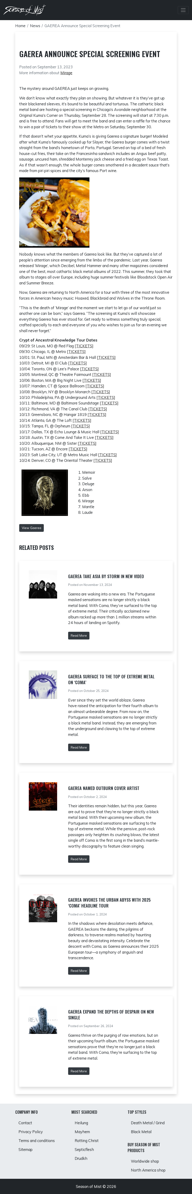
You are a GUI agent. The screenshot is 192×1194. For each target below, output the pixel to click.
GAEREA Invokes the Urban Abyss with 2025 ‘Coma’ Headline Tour (109, 903)
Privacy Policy (30, 1131)
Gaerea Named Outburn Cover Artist (103, 788)
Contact (25, 1123)
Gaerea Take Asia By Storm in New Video (106, 576)
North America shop (148, 1170)
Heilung (81, 1123)
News (35, 25)
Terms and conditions (36, 1140)
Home (20, 25)
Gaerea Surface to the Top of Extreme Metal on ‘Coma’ (111, 679)
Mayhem (82, 1131)
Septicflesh (84, 1149)
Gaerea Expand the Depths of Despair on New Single (111, 1015)
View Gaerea (31, 528)
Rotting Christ (87, 1140)
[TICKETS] (84, 346)
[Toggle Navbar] (183, 10)
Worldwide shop (145, 1161)
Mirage (66, 72)
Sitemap (25, 1149)
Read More (79, 635)
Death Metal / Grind (148, 1123)
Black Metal (141, 1131)
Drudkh (81, 1158)
